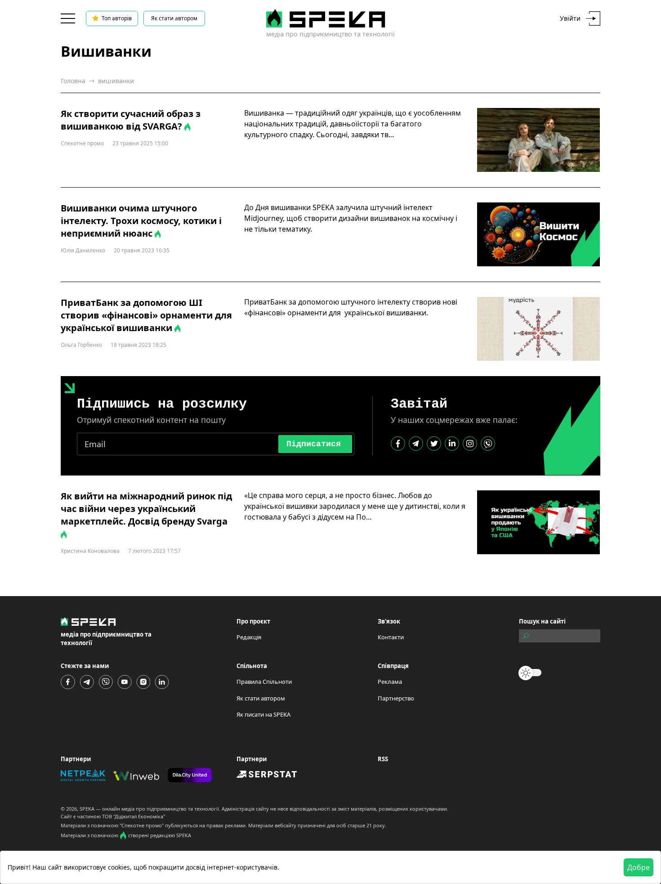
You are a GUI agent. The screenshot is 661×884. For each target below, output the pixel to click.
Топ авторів (117, 18)
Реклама (390, 682)
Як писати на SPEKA (263, 714)
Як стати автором (174, 18)
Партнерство (396, 698)
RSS (383, 759)
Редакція (249, 637)
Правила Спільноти (264, 682)
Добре (638, 867)
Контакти (391, 637)
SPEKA (87, 808)
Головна (73, 80)
